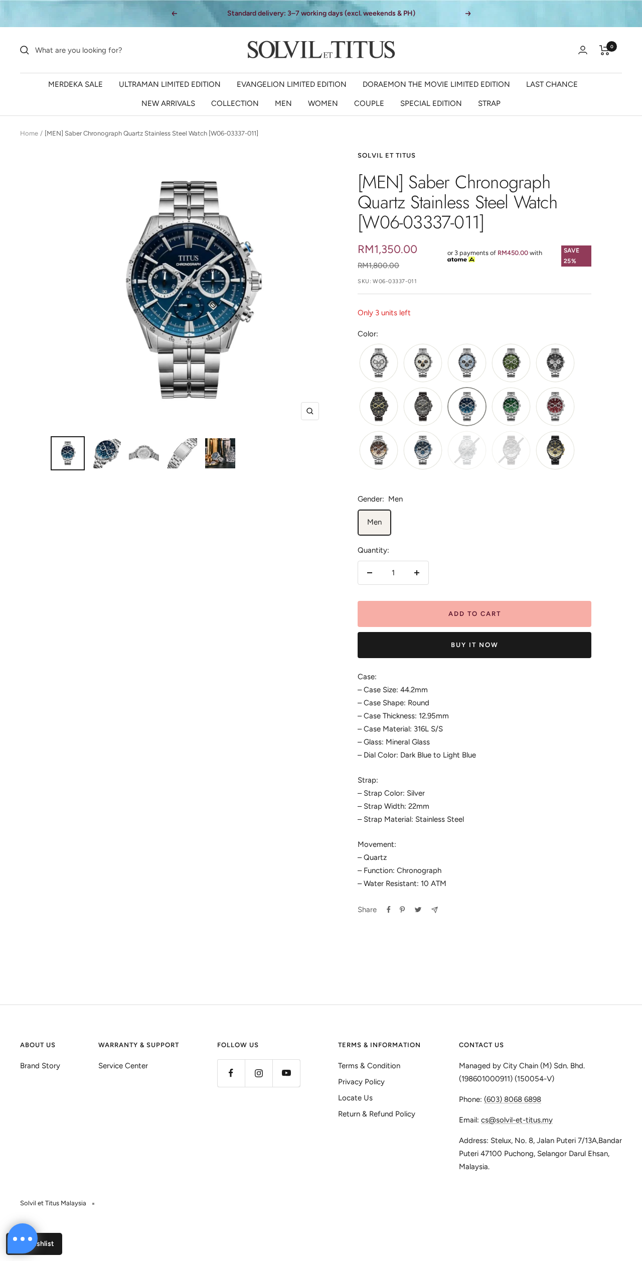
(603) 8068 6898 (512, 1099)
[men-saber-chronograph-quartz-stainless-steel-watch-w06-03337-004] (511, 364)
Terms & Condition (369, 1065)
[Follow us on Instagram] (258, 1073)
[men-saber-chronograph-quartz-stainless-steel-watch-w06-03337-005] (555, 364)
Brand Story (40, 1065)
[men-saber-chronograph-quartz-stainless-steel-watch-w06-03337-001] (379, 364)
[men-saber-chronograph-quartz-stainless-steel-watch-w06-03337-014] (555, 407)
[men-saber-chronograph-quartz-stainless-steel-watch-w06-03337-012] (511, 407)
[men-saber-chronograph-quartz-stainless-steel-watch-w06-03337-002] (423, 364)
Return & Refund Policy (376, 1113)
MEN (283, 103)
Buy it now (475, 645)
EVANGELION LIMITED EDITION (292, 84)
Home (29, 133)
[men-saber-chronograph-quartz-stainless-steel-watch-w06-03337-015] (379, 451)
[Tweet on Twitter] (418, 909)
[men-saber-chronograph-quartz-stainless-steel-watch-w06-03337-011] (467, 407)
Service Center (123, 1065)
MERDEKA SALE (75, 84)
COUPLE (369, 103)
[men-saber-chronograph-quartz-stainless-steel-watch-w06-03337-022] (555, 451)
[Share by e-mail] (434, 910)
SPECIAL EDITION (431, 103)
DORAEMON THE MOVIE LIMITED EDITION (436, 84)
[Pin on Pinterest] (402, 909)
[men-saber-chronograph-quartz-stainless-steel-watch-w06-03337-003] (467, 364)
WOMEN (323, 103)
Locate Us (355, 1097)
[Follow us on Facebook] (231, 1073)
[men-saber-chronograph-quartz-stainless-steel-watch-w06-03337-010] (423, 407)
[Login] (582, 50)
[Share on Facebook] (389, 909)
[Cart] (604, 50)
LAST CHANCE (552, 84)
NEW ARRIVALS (168, 103)
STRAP (489, 103)
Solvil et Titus (387, 155)
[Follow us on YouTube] (286, 1073)
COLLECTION (235, 103)
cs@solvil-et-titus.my (517, 1119)
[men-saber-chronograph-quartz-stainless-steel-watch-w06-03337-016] (423, 451)
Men (374, 522)
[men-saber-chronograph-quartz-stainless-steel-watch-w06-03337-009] (379, 407)
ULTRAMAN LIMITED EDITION (170, 84)
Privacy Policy (361, 1081)
